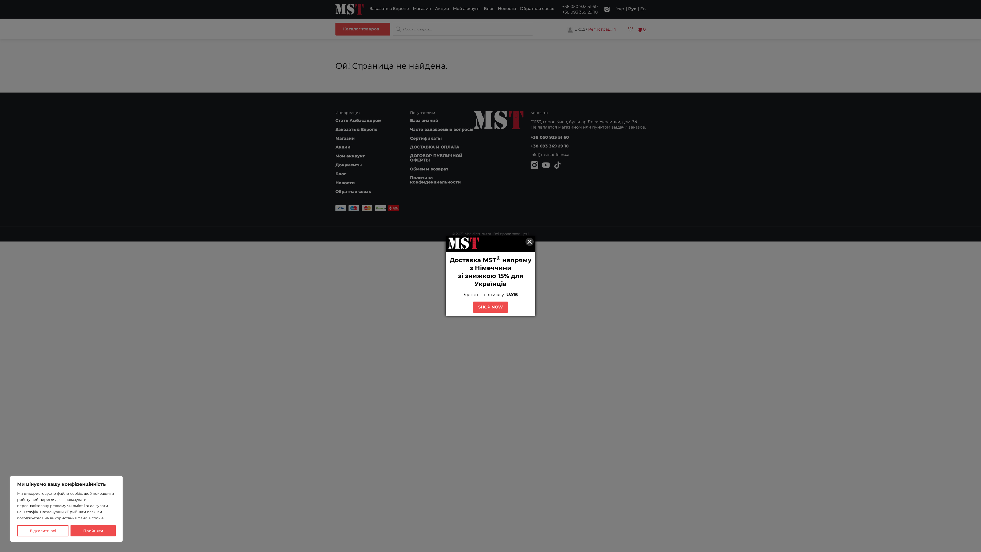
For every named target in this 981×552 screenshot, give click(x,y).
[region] (66, 509)
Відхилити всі (43, 530)
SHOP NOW (490, 307)
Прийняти (93, 530)
